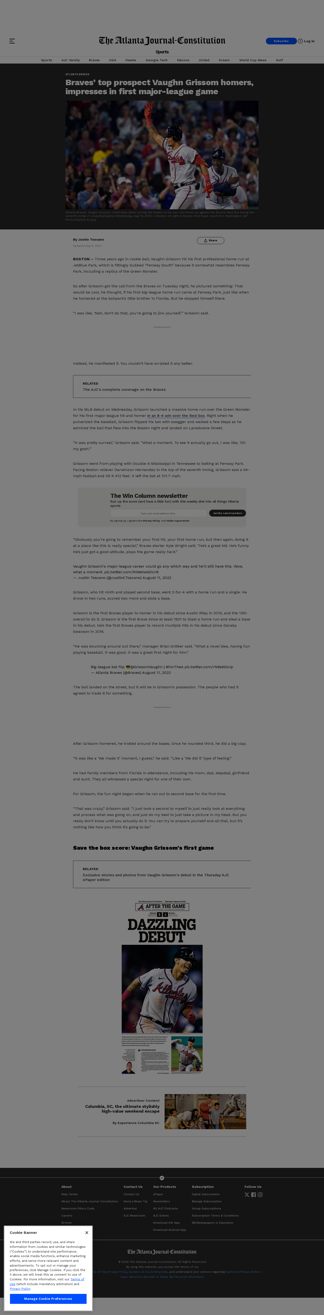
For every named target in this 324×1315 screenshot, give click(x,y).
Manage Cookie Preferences (48, 1299)
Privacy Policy (20, 1289)
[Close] (87, 1232)
